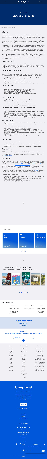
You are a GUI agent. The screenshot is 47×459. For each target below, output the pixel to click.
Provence (24, 366)
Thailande (11, 370)
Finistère (23, 163)
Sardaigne (24, 369)
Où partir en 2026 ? (39, 370)
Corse (24, 352)
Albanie (11, 348)
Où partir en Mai (39, 354)
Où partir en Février (39, 350)
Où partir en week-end (39, 365)
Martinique (24, 359)
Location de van (14, 311)
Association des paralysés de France (22, 165)
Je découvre (23, 292)
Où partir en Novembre (39, 362)
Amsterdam (23, 348)
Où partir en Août (39, 358)
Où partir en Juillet (39, 356)
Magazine (23, 416)
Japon (11, 363)
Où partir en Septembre (39, 359)
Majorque (24, 358)
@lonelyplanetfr (24, 325)
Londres (24, 355)
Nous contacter (23, 437)
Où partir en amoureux (39, 366)
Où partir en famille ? (39, 369)
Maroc (11, 365)
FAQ (23, 421)
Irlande (11, 359)
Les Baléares (24, 373)
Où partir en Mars (39, 351)
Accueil (2, 27)
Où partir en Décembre (40, 363)
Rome (24, 367)
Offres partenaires (23, 423)
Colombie (11, 354)
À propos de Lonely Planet (23, 427)
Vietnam (24, 377)
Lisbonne (24, 354)
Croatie (11, 350)
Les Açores (23, 371)
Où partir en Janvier (39, 348)
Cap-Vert (11, 351)
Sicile (24, 370)
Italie (11, 362)
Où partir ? (23, 413)
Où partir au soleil (40, 367)
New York (24, 362)
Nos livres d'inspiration (23, 408)
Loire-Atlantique (34, 163)
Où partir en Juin (39, 355)
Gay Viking (9, 155)
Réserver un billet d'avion (23, 432)
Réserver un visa (41, 308)
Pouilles (24, 365)
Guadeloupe (24, 356)
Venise (23, 374)
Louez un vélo (14, 312)
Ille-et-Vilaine (28, 163)
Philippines (11, 366)
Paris (24, 363)
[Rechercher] (39, 2)
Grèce (11, 358)
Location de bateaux (14, 314)
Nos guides (23, 404)
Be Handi (36, 170)
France (5, 27)
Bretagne (23, 12)
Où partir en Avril (39, 352)
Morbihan (40, 163)
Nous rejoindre (23, 434)
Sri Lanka (11, 369)
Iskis (5, 155)
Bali (24, 350)
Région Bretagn (17, 163)
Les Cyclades (24, 351)
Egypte (11, 355)
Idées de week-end (23, 418)
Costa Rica (11, 352)
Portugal (11, 367)
